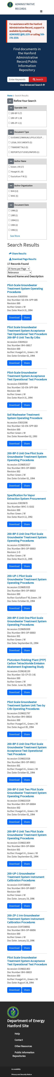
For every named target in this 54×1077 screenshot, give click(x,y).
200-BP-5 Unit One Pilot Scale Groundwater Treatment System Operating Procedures (27, 456)
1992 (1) (14, 230)
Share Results (19, 253)
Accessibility (16, 1069)
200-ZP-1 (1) (16, 123)
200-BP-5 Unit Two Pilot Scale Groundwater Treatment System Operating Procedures (27, 792)
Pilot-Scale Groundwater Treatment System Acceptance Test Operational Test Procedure (27, 376)
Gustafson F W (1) (19, 176)
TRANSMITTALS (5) (19, 147)
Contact (19, 1039)
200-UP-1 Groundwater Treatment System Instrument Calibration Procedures (25, 877)
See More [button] (15, 235)
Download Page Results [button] (24, 259)
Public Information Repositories (23, 1054)
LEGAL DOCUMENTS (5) (21, 142)
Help (17, 1033)
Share (27, 317)
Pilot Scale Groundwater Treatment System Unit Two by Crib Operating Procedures (26, 705)
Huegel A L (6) (17, 171)
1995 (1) (14, 215)
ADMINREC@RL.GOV (19, 34)
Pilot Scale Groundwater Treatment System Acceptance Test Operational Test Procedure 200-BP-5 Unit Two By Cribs (27, 332)
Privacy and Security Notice (22, 1074)
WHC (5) (14, 196)
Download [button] (14, 317)
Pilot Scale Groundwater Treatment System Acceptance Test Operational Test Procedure (27, 961)
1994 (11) (15, 220)
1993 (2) (14, 225)
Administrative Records (25, 5)
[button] (10, 101)
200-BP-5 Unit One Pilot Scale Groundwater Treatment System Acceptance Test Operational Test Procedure (27, 749)
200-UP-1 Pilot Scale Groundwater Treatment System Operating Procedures (27, 579)
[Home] (10, 5)
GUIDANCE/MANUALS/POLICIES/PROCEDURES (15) (28, 137)
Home (10, 95)
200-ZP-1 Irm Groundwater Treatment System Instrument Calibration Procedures (25, 919)
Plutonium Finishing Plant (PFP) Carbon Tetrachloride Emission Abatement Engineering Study (26, 663)
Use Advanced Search (31, 84)
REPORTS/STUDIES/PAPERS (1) (25, 152)
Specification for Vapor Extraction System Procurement (26, 496)
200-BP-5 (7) (16, 113)
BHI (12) (14, 191)
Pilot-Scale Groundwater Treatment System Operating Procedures (25, 288)
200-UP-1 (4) (16, 118)
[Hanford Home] (13, 1011)
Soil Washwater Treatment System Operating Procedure (24, 416)
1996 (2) (14, 210)
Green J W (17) (17, 166)
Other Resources (23, 1046)
